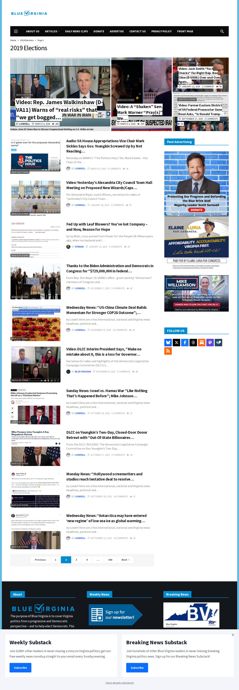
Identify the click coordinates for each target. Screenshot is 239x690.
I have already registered (119, 682)
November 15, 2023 (101, 330)
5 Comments (118, 288)
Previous (40, 559)
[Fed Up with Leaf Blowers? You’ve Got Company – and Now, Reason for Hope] (35, 240)
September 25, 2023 (101, 496)
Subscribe (20, 667)
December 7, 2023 (100, 288)
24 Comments (121, 496)
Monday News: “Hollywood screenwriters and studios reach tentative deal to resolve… (104, 477)
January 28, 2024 (100, 205)
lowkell (80, 168)
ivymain (79, 246)
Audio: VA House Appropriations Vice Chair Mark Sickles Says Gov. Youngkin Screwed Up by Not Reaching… (105, 146)
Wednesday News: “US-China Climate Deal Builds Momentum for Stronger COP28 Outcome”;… (106, 310)
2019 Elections (20, 172)
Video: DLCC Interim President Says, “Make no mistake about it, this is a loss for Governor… (103, 352)
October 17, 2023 (100, 454)
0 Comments (114, 168)
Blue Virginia (83, 371)
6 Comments (118, 413)
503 (110, 559)
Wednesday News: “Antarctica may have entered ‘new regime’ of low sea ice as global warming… (106, 518)
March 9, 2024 (98, 168)
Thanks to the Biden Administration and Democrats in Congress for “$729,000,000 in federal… (109, 268)
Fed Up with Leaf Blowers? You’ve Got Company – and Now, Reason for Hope (106, 227)
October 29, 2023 (100, 413)
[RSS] (168, 351)
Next (124, 559)
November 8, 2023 (105, 371)
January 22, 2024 (98, 246)
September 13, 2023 (101, 538)
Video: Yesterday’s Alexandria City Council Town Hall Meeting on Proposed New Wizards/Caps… (109, 185)
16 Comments (120, 330)
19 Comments (121, 538)
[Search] (222, 31)
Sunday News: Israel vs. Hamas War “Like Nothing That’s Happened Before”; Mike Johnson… (107, 393)
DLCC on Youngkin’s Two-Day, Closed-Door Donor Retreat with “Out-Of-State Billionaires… (106, 435)
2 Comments (117, 205)
